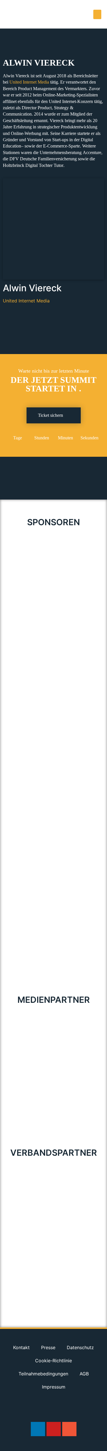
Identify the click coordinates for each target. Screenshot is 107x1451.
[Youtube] (54, 1429)
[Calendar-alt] (69, 1429)
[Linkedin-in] (38, 1429)
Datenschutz (80, 1347)
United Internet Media (29, 82)
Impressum (53, 1387)
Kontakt (21, 1347)
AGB (84, 1374)
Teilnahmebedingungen (43, 1374)
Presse (48, 1347)
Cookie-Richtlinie (53, 1360)
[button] (97, 14)
